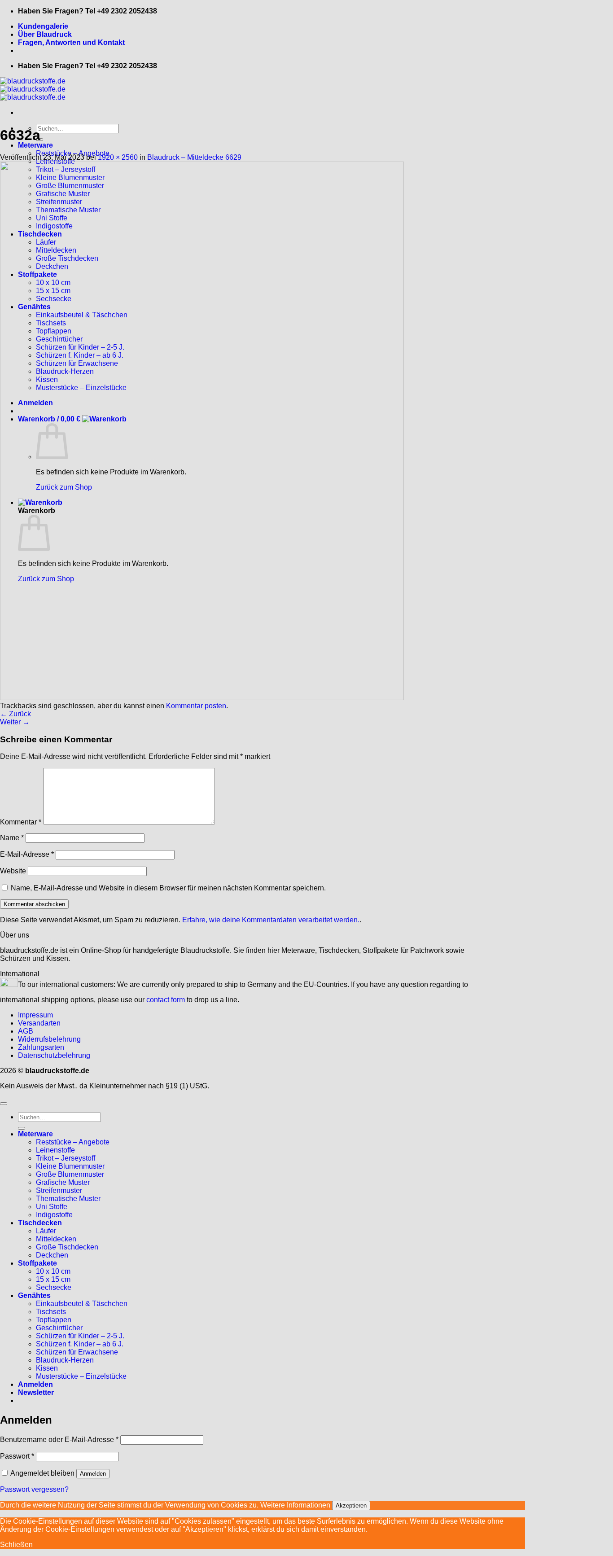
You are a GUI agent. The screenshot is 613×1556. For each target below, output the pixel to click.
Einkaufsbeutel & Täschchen (81, 1303)
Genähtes (34, 1295)
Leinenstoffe (55, 1150)
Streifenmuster (59, 1190)
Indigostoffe (54, 1215)
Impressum (35, 1015)
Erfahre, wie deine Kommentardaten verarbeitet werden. (270, 920)
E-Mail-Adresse (27, 854)
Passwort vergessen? (34, 1489)
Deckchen (52, 1255)
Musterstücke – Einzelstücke (81, 1376)
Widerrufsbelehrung (49, 1039)
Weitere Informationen (295, 1505)
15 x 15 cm (53, 1279)
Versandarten (39, 1023)
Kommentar (20, 822)
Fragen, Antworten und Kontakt (71, 42)
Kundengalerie (43, 26)
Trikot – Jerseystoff (65, 1158)
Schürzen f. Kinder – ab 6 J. (79, 1344)
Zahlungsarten (41, 1047)
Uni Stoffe (51, 1206)
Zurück (15, 714)
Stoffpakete (37, 1263)
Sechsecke (53, 1287)
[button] (36, 1392)
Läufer (46, 1231)
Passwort (17, 1456)
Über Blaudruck (45, 34)
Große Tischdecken (67, 1247)
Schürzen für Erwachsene (77, 1352)
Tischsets (51, 1311)
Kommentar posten (196, 706)
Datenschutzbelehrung (54, 1055)
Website (13, 871)
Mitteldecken (56, 1239)
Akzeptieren (351, 1505)
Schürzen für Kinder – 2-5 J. (80, 1336)
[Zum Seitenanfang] (3, 1103)
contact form (165, 1000)
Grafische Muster (63, 1182)
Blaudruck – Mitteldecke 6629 (194, 157)
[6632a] (202, 697)
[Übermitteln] (21, 1128)
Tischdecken (40, 1223)
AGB (25, 1031)
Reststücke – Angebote (72, 1142)
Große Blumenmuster (70, 1174)
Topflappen (53, 1320)
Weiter (15, 722)
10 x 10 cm (53, 1271)
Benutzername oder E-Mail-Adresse (59, 1439)
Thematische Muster (68, 1198)
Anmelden (93, 1473)
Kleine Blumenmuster (70, 1166)
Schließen (16, 1544)
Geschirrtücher (59, 1328)
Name (12, 838)
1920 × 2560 (118, 157)
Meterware (35, 145)
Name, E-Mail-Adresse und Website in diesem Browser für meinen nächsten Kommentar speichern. (168, 888)
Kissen (47, 1368)
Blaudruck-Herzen (65, 1360)
